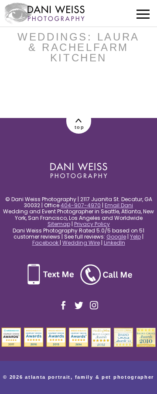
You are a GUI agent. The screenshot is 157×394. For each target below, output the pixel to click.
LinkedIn (114, 242)
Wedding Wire (81, 242)
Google (116, 236)
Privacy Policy (92, 224)
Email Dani (119, 205)
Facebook (46, 242)
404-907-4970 (81, 205)
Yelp (135, 236)
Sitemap (59, 224)
